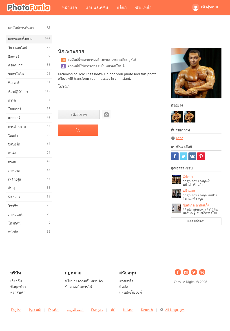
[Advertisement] (139, 34)
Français (97, 310)
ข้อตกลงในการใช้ (78, 286)
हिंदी (113, 310)
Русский (35, 310)
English (16, 310)
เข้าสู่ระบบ (209, 6)
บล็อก (122, 7)
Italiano (128, 310)
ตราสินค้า (17, 292)
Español (53, 310)
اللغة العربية (75, 310)
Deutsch (147, 310)
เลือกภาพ (79, 114)
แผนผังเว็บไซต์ (130, 292)
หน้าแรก (69, 7)
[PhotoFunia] (30, 7)
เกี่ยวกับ (16, 281)
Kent (179, 138)
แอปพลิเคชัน (97, 7)
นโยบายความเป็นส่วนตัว (84, 281)
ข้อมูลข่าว (18, 286)
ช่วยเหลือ (143, 7)
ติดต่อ (123, 286)
